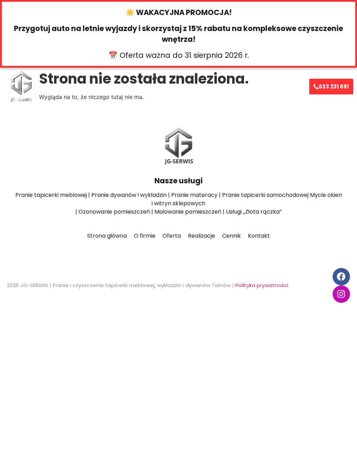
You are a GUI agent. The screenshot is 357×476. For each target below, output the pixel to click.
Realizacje (209, 86)
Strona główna (92, 86)
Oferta (125, 86)
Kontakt (239, 86)
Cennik (182, 86)
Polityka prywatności (261, 285)
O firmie (158, 86)
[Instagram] (341, 294)
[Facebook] (341, 276)
